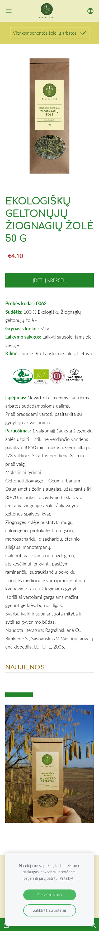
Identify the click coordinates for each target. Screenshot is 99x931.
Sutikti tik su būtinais (50, 910)
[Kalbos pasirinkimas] (90, 11)
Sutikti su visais (49, 894)
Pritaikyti (67, 878)
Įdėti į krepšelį (50, 280)
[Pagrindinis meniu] (8, 11)
